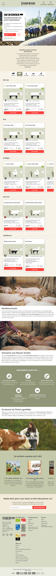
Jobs (17, 553)
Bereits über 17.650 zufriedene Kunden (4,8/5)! (10, 38)
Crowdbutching (20, 555)
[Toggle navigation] (3, 2)
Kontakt (30, 519)
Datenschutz (44, 523)
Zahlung (30, 530)
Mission (17, 545)
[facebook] (3, 535)
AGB (42, 519)
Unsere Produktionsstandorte (23, 549)
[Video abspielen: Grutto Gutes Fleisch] (28, 434)
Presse (17, 562)
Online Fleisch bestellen (22, 560)
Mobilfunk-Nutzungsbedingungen (47, 526)
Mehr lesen (19, 34)
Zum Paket (13, 113)
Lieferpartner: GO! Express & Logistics (33, 527)
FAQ (29, 521)
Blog (17, 547)
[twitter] (7, 535)
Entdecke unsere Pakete (9, 34)
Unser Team (19, 551)
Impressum (44, 521)
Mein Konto (31, 523)
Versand (30, 525)
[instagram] (11, 535)
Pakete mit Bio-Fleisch (21, 556)
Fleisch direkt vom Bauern (22, 558)
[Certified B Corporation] (24, 528)
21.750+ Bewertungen (37, 569)
